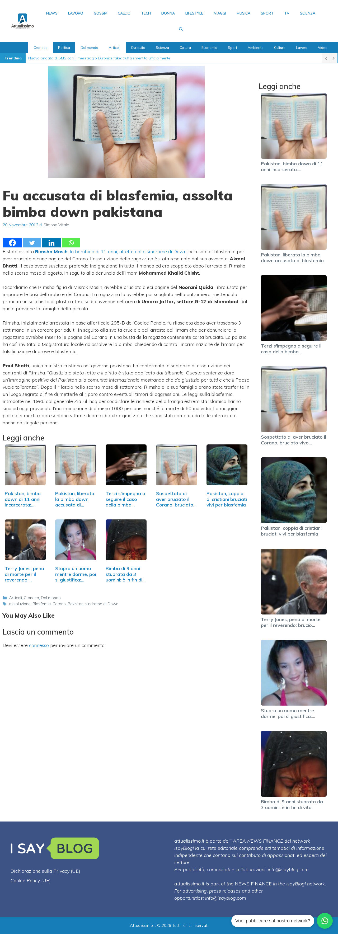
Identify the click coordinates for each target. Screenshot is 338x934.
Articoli (114, 47)
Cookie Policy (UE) (31, 880)
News (52, 13)
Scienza (307, 13)
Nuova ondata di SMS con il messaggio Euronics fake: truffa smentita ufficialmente (99, 58)
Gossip (100, 13)
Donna (168, 13)
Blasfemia (41, 603)
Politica (64, 47)
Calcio (124, 13)
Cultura (185, 47)
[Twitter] (32, 242)
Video (322, 47)
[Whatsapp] (71, 242)
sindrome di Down (101, 603)
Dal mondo (89, 47)
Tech (146, 13)
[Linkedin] (51, 242)
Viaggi (220, 13)
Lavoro (75, 13)
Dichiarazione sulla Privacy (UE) (45, 871)
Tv (286, 13)
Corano (59, 603)
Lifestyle (194, 13)
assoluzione (20, 603)
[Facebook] (12, 242)
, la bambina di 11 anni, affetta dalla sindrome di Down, (111, 251)
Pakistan (75, 603)
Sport (267, 13)
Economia (209, 47)
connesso (39, 645)
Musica (243, 13)
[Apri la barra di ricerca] (181, 29)
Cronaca (41, 47)
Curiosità (138, 47)
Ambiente (256, 47)
